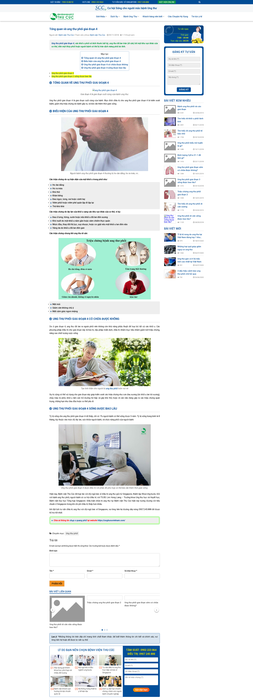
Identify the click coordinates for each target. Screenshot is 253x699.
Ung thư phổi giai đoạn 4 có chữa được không (106, 64)
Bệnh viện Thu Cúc (66, 35)
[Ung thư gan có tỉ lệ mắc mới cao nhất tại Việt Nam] (170, 261)
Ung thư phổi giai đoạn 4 (63, 43)
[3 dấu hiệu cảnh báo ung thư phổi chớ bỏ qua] (170, 273)
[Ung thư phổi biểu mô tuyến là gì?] (170, 145)
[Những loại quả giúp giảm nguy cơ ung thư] (170, 249)
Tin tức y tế (196, 16)
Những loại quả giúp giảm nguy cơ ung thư (189, 248)
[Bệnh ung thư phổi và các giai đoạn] (170, 109)
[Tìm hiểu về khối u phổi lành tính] (170, 121)
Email (90, 571)
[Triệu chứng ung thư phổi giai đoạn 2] (104, 598)
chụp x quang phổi (78, 520)
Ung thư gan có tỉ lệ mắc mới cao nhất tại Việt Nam (189, 260)
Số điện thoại (131, 571)
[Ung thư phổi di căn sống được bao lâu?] (170, 218)
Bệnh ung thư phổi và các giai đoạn (189, 108)
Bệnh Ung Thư (130, 16)
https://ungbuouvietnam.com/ (111, 520)
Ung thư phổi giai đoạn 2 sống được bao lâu (72, 76)
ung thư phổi (112, 388)
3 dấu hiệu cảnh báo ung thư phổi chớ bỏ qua (188, 272)
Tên (51, 571)
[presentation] (52, 610)
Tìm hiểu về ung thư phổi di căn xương (189, 205)
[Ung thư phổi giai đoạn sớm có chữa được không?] (142, 598)
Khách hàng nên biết (152, 16)
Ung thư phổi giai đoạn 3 (63, 73)
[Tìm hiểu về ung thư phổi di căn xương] (170, 206)
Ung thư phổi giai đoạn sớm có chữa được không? (141, 604)
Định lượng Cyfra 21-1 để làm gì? (189, 156)
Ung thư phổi (72, 533)
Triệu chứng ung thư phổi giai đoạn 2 (104, 602)
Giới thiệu (100, 16)
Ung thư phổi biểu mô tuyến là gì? (190, 144)
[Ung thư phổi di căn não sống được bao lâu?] (67, 609)
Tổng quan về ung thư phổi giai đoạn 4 (102, 58)
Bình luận (53, 551)
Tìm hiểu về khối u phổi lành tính (190, 120)
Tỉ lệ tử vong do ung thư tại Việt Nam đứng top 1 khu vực (189, 236)
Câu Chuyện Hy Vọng (178, 16)
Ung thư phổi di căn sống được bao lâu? (189, 217)
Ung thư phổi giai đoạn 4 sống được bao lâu (105, 68)
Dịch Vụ (114, 16)
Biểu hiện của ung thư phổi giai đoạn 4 (102, 61)
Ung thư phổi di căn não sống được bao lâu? (66, 626)
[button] (102, 630)
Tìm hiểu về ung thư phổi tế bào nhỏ (189, 132)
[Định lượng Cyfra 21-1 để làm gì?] (170, 158)
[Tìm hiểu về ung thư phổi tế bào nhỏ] (170, 133)
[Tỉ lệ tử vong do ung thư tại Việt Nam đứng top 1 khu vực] (170, 237)
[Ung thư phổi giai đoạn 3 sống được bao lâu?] (170, 182)
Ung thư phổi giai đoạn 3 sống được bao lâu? (188, 181)
